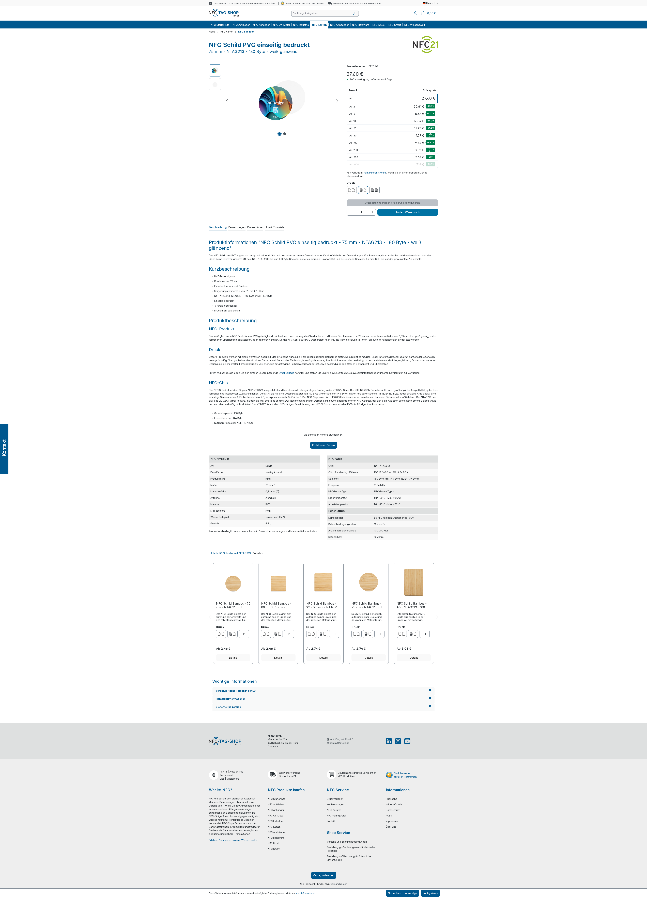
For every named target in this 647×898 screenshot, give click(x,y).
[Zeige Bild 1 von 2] (279, 133)
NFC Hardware (276, 837)
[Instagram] (398, 741)
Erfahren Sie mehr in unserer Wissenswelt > (233, 840)
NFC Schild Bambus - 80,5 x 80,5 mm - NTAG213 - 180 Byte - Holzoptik (276, 605)
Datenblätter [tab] (255, 227)
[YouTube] (406, 741)
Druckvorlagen (335, 798)
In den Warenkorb (408, 212)
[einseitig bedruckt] (232, 634)
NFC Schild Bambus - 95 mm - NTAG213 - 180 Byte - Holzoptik (368, 605)
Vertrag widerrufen (323, 875)
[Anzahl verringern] (350, 212)
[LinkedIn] (389, 741)
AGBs (389, 815)
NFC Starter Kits (276, 798)
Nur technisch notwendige (402, 893)
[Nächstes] (337, 100)
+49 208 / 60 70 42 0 (341, 739)
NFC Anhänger (276, 810)
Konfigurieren (430, 893)
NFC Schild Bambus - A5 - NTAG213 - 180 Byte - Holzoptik (412, 605)
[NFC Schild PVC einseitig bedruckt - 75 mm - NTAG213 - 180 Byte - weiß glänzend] (282, 100)
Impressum (392, 821)
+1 (244, 634)
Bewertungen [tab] (236, 227)
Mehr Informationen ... (306, 893)
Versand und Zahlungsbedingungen (347, 841)
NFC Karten (274, 826)
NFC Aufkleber (276, 804)
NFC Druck (274, 843)
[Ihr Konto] (415, 13)
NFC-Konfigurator (336, 815)
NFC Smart (274, 848)
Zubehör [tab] (258, 553)
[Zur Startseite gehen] (224, 13)
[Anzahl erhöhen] (372, 212)
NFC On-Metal (276, 815)
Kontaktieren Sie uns (375, 172)
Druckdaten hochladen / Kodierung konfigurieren (392, 202)
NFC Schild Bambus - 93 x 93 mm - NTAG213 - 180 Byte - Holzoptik (323, 605)
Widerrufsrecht (394, 804)
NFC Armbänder (277, 832)
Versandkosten (338, 884)
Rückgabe (391, 798)
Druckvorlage (286, 372)
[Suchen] (355, 13)
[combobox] (321, 13)
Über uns (391, 826)
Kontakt (331, 821)
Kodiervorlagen (335, 804)
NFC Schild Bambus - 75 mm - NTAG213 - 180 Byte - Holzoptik (233, 605)
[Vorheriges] (226, 100)
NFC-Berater (334, 810)
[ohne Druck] (221, 634)
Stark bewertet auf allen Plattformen (305, 3)
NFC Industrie (275, 821)
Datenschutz (393, 810)
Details (233, 657)
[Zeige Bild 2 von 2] (284, 133)
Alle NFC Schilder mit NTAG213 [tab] (231, 553)
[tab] (218, 227)
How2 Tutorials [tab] (274, 227)
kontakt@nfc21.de (339, 743)
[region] (274, 100)
